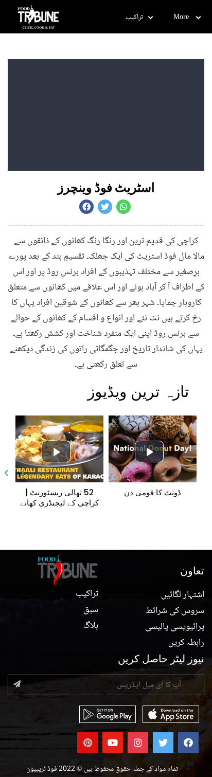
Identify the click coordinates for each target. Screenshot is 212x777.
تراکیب (134, 17)
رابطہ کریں (186, 642)
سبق (90, 610)
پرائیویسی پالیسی (174, 627)
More (181, 17)
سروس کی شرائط (175, 611)
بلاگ (90, 626)
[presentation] (6, 468)
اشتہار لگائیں (182, 595)
